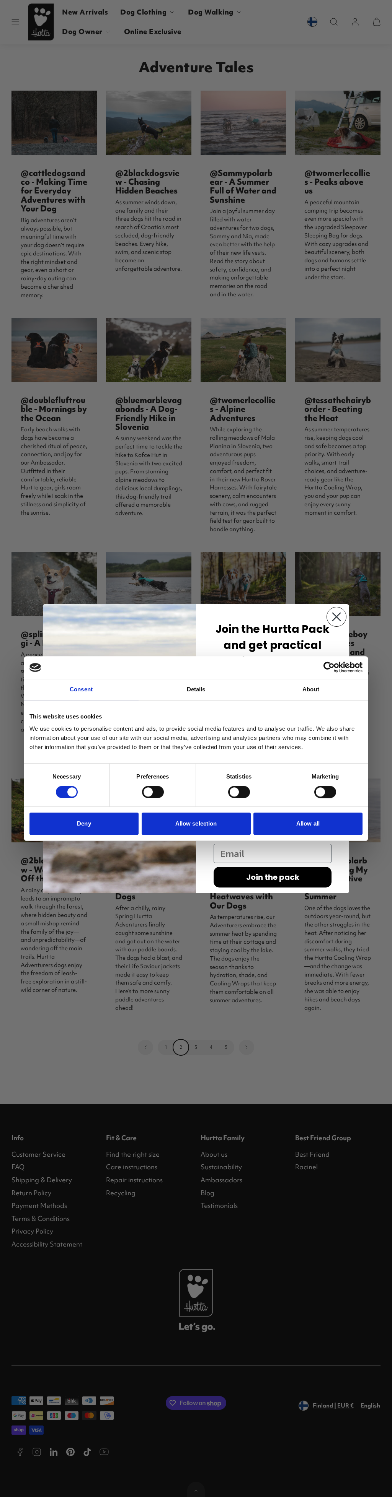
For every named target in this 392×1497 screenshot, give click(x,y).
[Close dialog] (336, 616)
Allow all (308, 823)
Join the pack (272, 877)
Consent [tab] (81, 689)
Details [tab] (196, 689)
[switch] (153, 792)
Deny (84, 823)
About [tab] (310, 689)
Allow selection (196, 823)
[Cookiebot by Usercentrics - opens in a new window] (329, 667)
